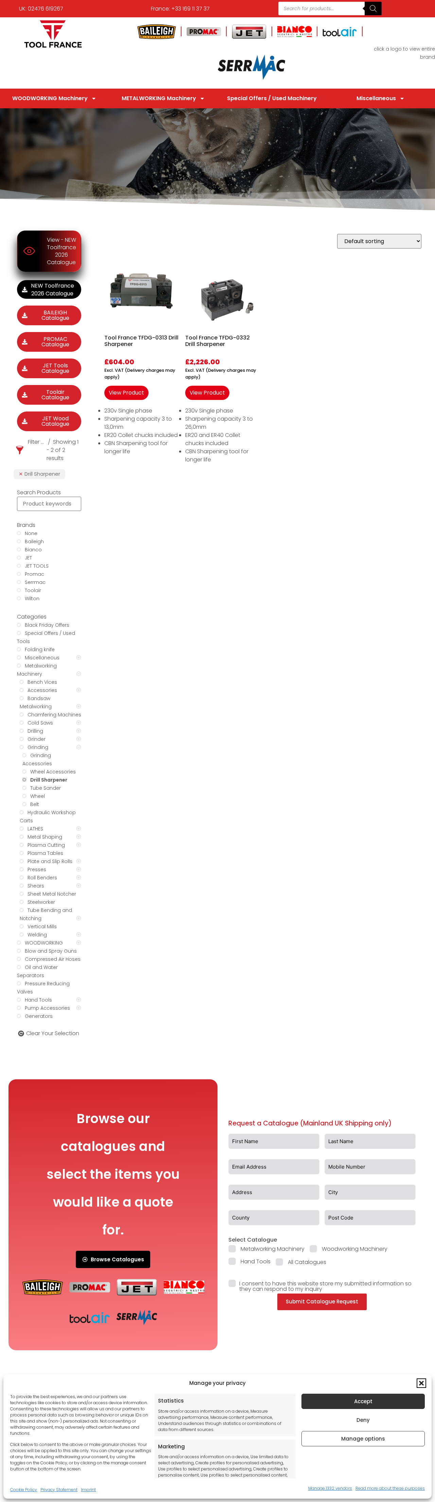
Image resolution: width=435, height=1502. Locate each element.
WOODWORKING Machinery (50, 98)
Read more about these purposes (390, 1488)
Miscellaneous (376, 98)
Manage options (363, 1438)
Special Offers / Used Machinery (272, 98)
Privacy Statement (58, 1489)
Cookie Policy (23, 1489)
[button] (421, 1383)
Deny (363, 1420)
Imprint (88, 1489)
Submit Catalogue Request (322, 1301)
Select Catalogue (252, 1240)
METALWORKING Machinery (159, 98)
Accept (363, 1401)
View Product (126, 393)
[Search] (373, 8)
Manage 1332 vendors (330, 1488)
